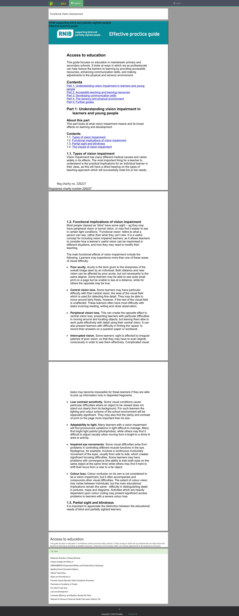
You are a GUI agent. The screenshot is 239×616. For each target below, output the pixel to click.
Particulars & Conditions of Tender (64, 584)
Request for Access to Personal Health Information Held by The (75, 599)
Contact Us (133, 614)
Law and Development (59, 591)
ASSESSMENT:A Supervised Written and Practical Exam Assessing (77, 565)
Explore (76, 3)
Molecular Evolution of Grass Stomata (65, 558)
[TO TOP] (119, 609)
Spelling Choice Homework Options (64, 569)
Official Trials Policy (58, 573)
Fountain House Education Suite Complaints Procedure (72, 580)
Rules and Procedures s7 (60, 576)
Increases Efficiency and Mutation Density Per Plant (71, 595)
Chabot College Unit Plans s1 (62, 561)
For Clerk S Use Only (59, 588)
